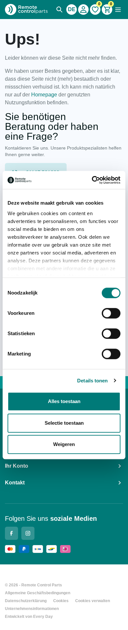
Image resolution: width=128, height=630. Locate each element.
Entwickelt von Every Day (29, 616)
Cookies (61, 601)
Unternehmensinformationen (32, 608)
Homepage (44, 94)
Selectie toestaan (64, 423)
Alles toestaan (64, 401)
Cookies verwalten (92, 601)
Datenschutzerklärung (26, 601)
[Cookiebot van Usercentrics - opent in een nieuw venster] (92, 180)
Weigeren (64, 444)
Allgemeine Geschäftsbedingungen (37, 593)
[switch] (111, 313)
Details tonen (92, 380)
